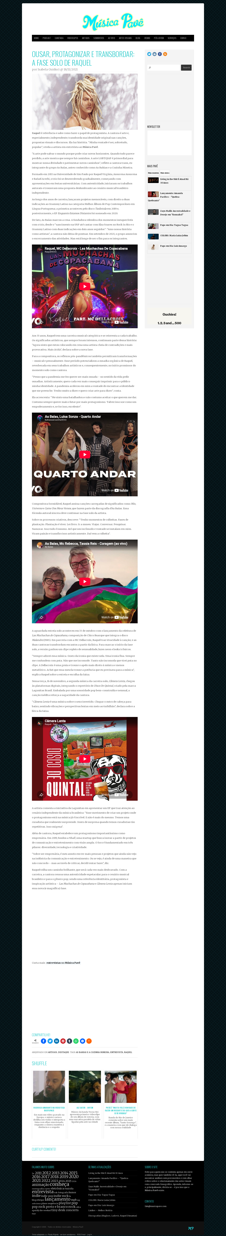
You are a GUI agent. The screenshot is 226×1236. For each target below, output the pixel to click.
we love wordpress (67, 1235)
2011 (38, 1173)
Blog (138, 38)
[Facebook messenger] (82, 1041)
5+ (33, 1173)
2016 (36, 1176)
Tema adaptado (38, 1235)
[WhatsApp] (76, 1041)
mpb (74, 1199)
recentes (153, 173)
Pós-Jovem (159, 38)
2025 (68, 1181)
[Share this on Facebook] (43, 1041)
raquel (128, 1052)
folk (56, 1192)
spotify (35, 1210)
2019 (63, 1176)
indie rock (61, 1196)
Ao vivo (111, 38)
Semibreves (98, 38)
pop (74, 1203)
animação (40, 1184)
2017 (45, 1176)
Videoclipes (72, 38)
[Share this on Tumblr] (69, 1041)
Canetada (59, 38)
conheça (59, 1184)
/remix (147, 38)
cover (47, 1188)
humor (72, 1192)
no (63, 962)
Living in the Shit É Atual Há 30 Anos (105, 1173)
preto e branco (57, 1207)
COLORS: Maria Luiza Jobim (101, 1200)
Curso (183, 38)
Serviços (172, 38)
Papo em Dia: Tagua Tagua (101, 1195)
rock (72, 1207)
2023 (54, 1181)
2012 (46, 1172)
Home (36, 38)
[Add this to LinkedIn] (56, 1041)
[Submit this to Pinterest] (63, 1041)
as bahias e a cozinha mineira (92, 1052)
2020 (74, 1176)
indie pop (47, 1196)
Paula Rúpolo (53, 1235)
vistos (164, 173)
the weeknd (45, 1210)
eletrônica (57, 1188)
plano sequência (49, 1203)
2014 (64, 1173)
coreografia (38, 1188)
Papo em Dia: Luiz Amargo (101, 1205)
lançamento (57, 1199)
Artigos (86, 38)
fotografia (63, 1192)
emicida (69, 1188)
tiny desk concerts (65, 1210)
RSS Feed (81, 1235)
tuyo (34, 1214)
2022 (45, 1180)
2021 (36, 1180)
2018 (54, 1176)
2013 (55, 1173)
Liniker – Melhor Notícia (100, 1210)
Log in (89, 1235)
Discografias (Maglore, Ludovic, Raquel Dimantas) (112, 1216)
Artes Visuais (125, 38)
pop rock (38, 1207)
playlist (65, 1203)
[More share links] (89, 1041)
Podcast (47, 38)
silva (78, 1207)
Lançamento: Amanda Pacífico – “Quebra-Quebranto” (108, 1179)
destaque (63, 1052)
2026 (74, 1181)
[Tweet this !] (50, 1041)
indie (36, 1196)
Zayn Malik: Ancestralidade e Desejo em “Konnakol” (107, 1188)
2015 (73, 1172)
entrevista (116, 1052)
